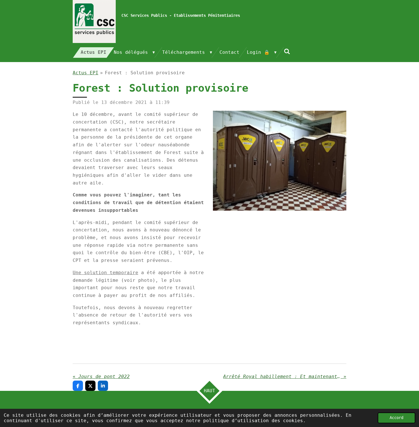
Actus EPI (85, 72)
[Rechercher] (287, 51)
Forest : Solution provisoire (145, 72)
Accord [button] (396, 417)
